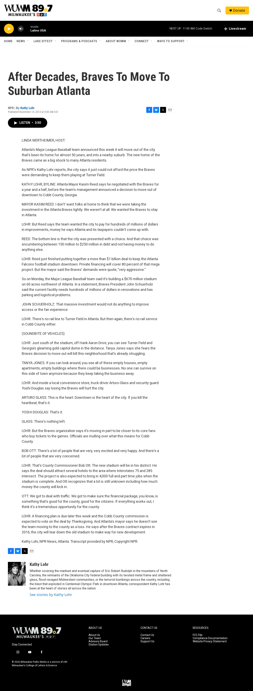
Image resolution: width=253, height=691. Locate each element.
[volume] (20, 28)
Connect (142, 41)
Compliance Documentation (210, 638)
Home (8, 41)
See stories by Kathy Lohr (51, 594)
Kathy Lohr (27, 108)
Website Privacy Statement (210, 641)
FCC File (197, 635)
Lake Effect (43, 41)
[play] (9, 29)
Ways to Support (171, 41)
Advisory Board (98, 641)
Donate (239, 10)
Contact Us (147, 635)
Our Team (95, 638)
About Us (94, 635)
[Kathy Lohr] (17, 574)
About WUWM (116, 41)
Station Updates (99, 644)
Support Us (147, 641)
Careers (145, 638)
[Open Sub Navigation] (28, 41)
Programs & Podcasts (79, 41)
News (21, 41)
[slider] (27, 29)
